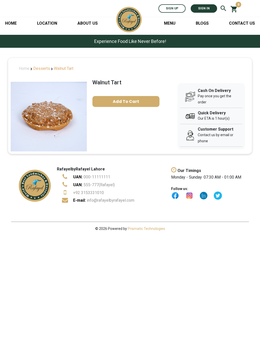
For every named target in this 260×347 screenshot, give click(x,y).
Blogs (202, 23)
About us (87, 23)
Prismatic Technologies (146, 229)
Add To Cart (126, 101)
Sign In (204, 8)
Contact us (242, 23)
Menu (169, 23)
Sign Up (172, 8)
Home (11, 23)
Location (47, 23)
